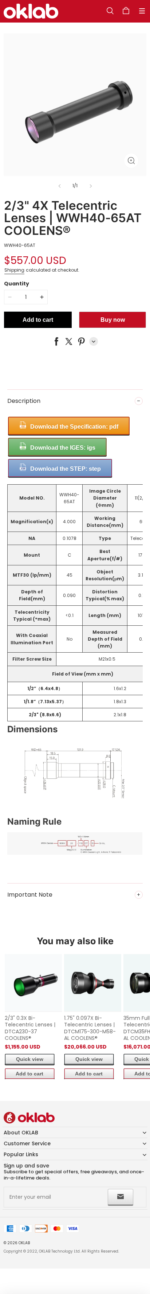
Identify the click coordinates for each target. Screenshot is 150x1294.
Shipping (14, 270)
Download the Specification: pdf (74, 427)
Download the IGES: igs (62, 448)
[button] (142, 11)
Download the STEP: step (65, 469)
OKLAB (24, 1243)
